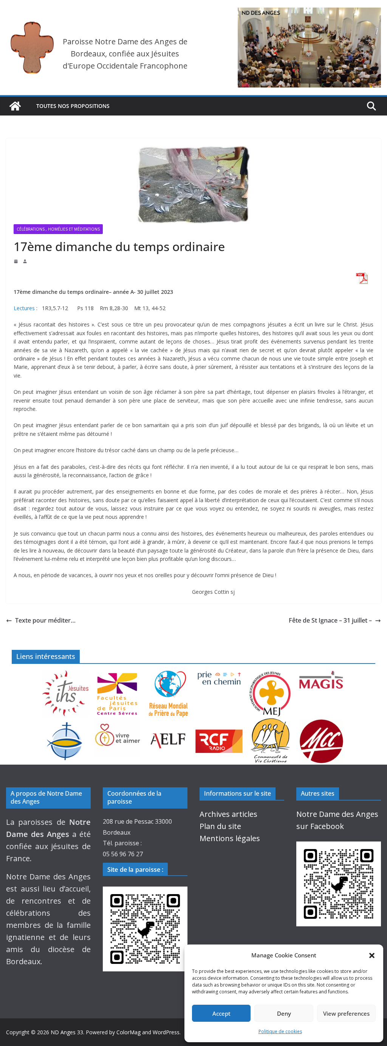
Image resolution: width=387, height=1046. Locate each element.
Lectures (24, 308)
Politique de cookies (280, 1031)
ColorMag (128, 1032)
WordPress (166, 1032)
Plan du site (220, 826)
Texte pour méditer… (45, 620)
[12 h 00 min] (17, 261)
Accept (221, 1013)
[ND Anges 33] (15, 106)
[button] (372, 955)
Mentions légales (230, 838)
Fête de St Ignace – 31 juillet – (330, 620)
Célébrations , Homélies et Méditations (58, 229)
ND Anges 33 (67, 1032)
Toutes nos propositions (73, 105)
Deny (284, 1013)
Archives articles (228, 814)
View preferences (346, 1013)
